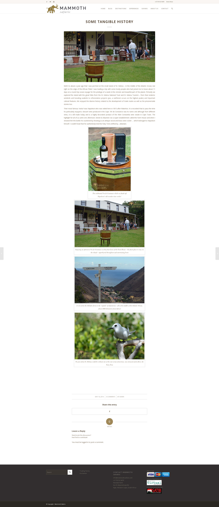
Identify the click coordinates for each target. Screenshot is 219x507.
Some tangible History (109, 21)
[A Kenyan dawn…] (217, 253)
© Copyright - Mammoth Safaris (55, 504)
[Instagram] (53, 1)
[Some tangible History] (109, 56)
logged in (85, 442)
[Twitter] (50, 1)
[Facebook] (46, 1)
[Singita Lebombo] (2, 253)
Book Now (169, 2)
